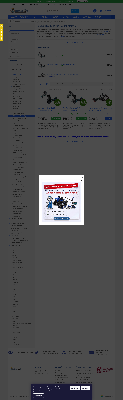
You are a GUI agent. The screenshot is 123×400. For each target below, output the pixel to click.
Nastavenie (38, 395)
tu (52, 391)
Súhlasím (85, 388)
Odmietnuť (74, 388)
